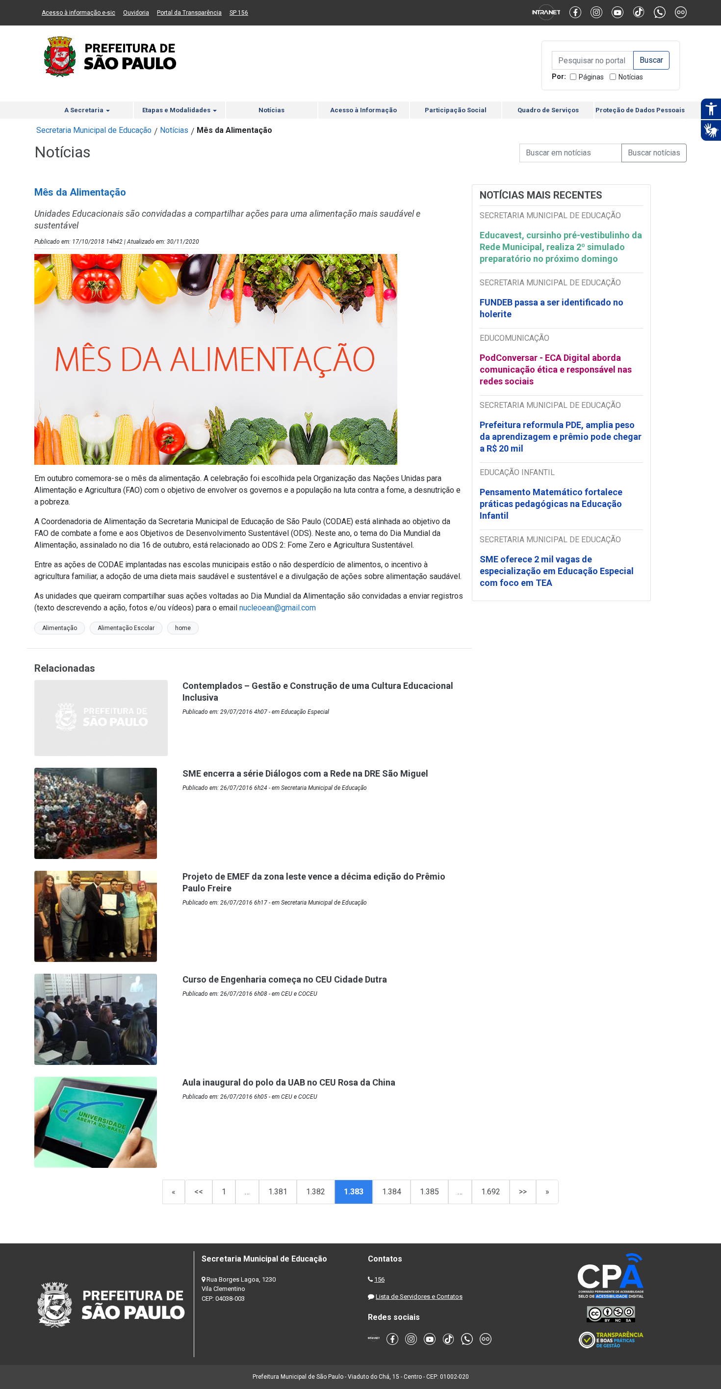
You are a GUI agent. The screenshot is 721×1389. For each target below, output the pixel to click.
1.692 (490, 1191)
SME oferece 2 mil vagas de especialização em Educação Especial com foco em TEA (557, 571)
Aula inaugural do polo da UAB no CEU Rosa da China (288, 1082)
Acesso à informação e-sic (78, 12)
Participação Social (456, 110)
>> (523, 1191)
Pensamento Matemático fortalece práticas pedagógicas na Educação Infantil (551, 504)
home (183, 628)
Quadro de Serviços (548, 110)
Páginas (591, 77)
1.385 (429, 1191)
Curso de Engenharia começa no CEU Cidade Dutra (284, 979)
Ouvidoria (136, 12)
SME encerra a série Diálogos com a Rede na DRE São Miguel (305, 773)
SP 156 (239, 12)
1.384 (391, 1191)
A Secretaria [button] (84, 110)
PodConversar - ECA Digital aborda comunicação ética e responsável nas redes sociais (556, 369)
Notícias (630, 77)
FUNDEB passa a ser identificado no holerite (551, 308)
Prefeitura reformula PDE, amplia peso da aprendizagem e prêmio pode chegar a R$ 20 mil (561, 437)
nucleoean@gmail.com (277, 607)
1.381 (277, 1191)
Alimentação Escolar (126, 628)
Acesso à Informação (363, 110)
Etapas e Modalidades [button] (177, 110)
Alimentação (59, 628)
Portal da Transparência (189, 12)
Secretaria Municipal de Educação (94, 130)
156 (379, 1279)
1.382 (315, 1191)
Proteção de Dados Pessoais (640, 110)
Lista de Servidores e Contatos (419, 1296)
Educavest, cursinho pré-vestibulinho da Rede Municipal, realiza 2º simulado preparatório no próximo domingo (561, 247)
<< (198, 1191)
